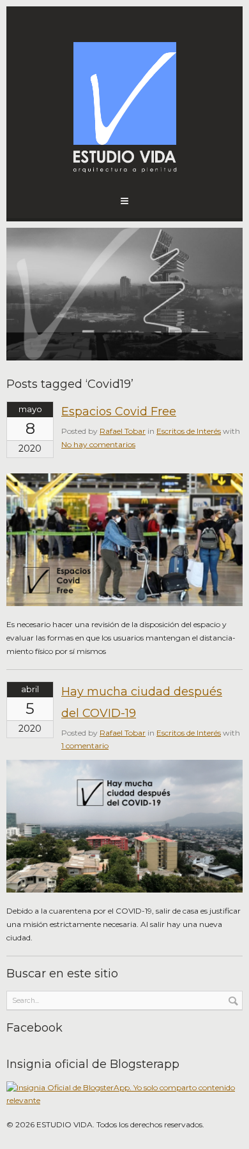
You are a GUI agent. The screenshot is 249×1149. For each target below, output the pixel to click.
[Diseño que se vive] (124, 102)
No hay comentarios (98, 444)
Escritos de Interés (188, 431)
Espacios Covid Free (118, 411)
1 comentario (85, 745)
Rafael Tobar (123, 431)
